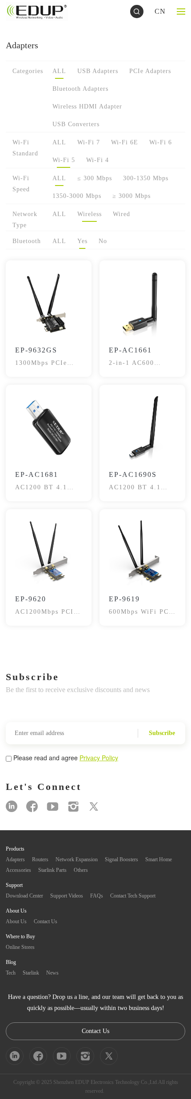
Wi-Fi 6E (124, 142)
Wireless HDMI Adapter (87, 106)
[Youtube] (53, 807)
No (103, 241)
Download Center (24, 896)
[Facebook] (32, 807)
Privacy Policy (99, 757)
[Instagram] (73, 807)
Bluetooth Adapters (80, 88)
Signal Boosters (121, 859)
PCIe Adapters (150, 71)
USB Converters (75, 124)
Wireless (89, 214)
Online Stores (20, 947)
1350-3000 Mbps (76, 196)
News (52, 973)
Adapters (15, 859)
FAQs (96, 896)
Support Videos (66, 896)
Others (81, 870)
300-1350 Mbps (145, 178)
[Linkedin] (11, 807)
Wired (121, 214)
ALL (59, 71)
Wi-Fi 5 (63, 160)
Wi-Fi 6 (160, 142)
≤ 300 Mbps (94, 178)
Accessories (18, 870)
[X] (93, 807)
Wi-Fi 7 (88, 142)
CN (160, 11)
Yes (82, 241)
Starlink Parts (52, 870)
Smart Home (158, 859)
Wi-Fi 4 (97, 160)
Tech (11, 973)
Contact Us (45, 921)
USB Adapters (97, 71)
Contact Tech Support (132, 896)
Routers (40, 859)
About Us (16, 921)
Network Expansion (77, 859)
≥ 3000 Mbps (131, 196)
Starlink (31, 973)
